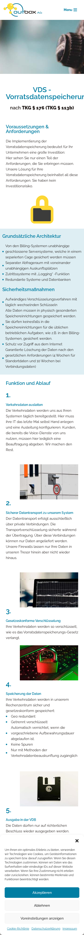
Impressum (70, 928)
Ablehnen (42, 905)
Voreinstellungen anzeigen (42, 918)
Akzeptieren (42, 893)
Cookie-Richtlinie (18, 928)
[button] (77, 840)
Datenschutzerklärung (46, 928)
